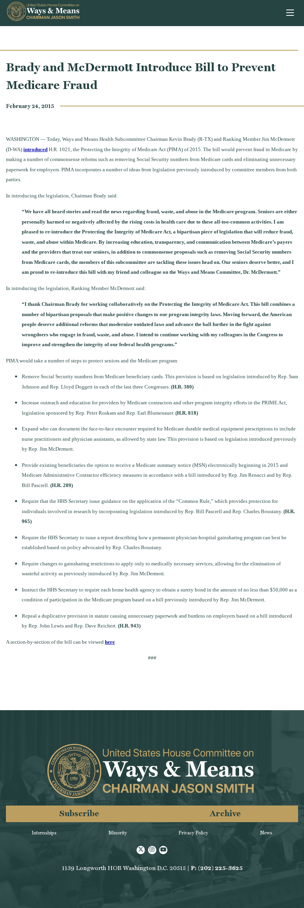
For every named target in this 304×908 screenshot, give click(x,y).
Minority (117, 833)
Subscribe (79, 813)
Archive (225, 813)
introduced (35, 149)
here (110, 642)
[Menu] (290, 13)
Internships (44, 833)
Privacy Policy (193, 833)
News (266, 833)
